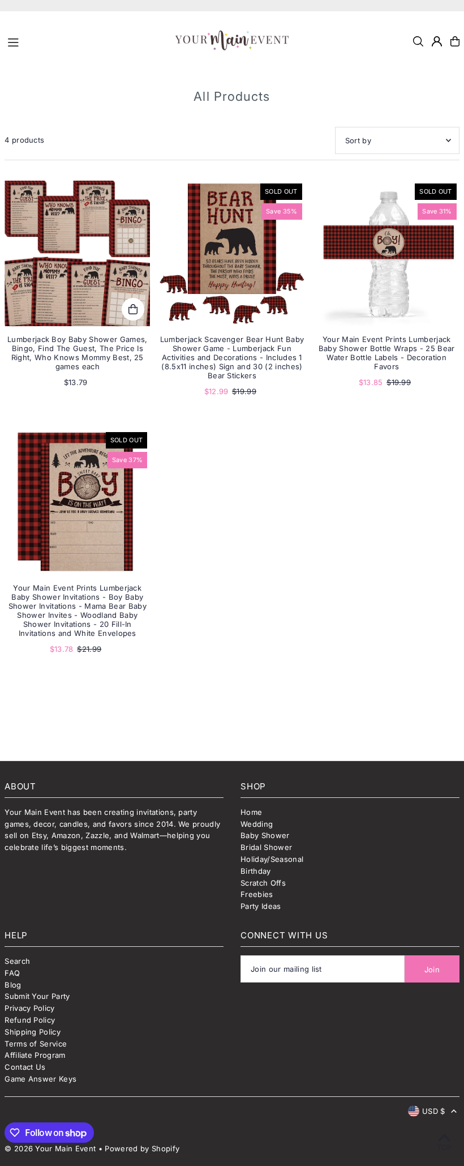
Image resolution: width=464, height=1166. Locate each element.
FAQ (12, 972)
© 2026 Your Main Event (50, 1148)
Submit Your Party (37, 996)
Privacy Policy (30, 1008)
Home (251, 812)
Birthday (255, 870)
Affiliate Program (35, 1055)
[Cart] (454, 41)
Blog (13, 984)
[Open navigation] (86, 40)
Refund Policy (30, 1019)
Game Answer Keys (40, 1078)
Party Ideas (260, 906)
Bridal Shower (266, 847)
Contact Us (25, 1066)
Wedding (256, 823)
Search (17, 961)
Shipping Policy (33, 1031)
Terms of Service (36, 1043)
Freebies (256, 894)
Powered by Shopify (142, 1148)
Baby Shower (265, 835)
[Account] (437, 41)
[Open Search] (418, 41)
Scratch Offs (263, 882)
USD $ (433, 1111)
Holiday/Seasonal (271, 859)
